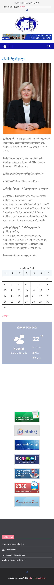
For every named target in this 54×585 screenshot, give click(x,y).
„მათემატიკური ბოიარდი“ (30, 7)
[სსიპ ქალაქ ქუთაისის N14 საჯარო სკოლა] (5, 46)
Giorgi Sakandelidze (37, 578)
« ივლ (5, 315)
